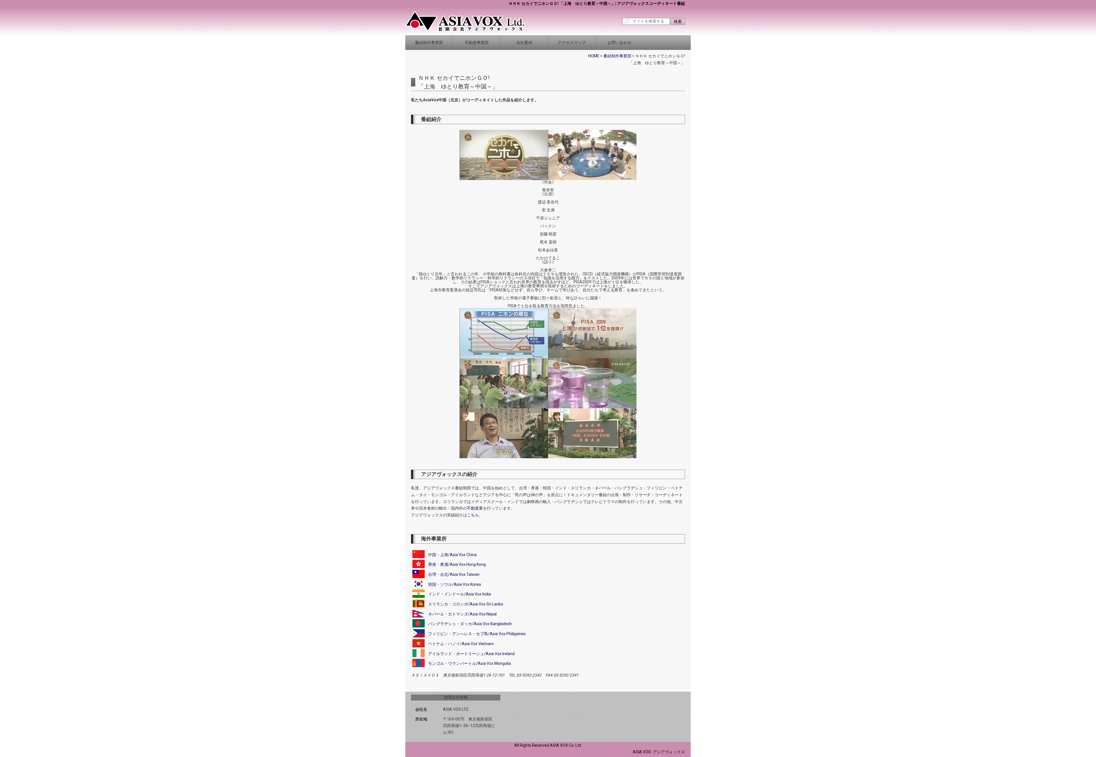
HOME (593, 56)
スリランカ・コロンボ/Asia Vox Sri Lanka (465, 604)
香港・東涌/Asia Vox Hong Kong (457, 564)
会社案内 (524, 42)
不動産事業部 (477, 42)
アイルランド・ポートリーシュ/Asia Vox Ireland (471, 653)
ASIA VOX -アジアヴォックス (659, 752)
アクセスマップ (572, 42)
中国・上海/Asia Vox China (452, 554)
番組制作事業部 (429, 42)
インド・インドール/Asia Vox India (459, 594)
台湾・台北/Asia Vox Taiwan (454, 574)
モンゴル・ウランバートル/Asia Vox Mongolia (469, 663)
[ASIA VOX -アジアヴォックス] (465, 21)
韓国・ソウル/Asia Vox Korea (454, 584)
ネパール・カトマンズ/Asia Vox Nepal (462, 614)
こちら (473, 515)
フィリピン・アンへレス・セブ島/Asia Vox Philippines (477, 633)
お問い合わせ (619, 42)
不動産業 (475, 508)
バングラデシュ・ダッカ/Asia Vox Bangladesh (470, 623)
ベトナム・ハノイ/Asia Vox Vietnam (461, 643)
